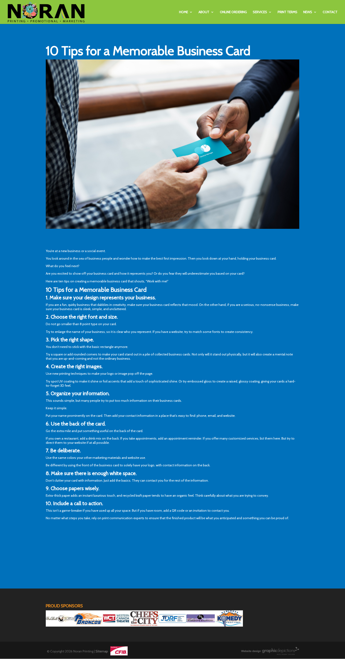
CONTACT (330, 12)
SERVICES (260, 12)
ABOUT (204, 12)
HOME (183, 12)
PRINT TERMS (287, 12)
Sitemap (102, 651)
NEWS (307, 12)
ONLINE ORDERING (233, 12)
